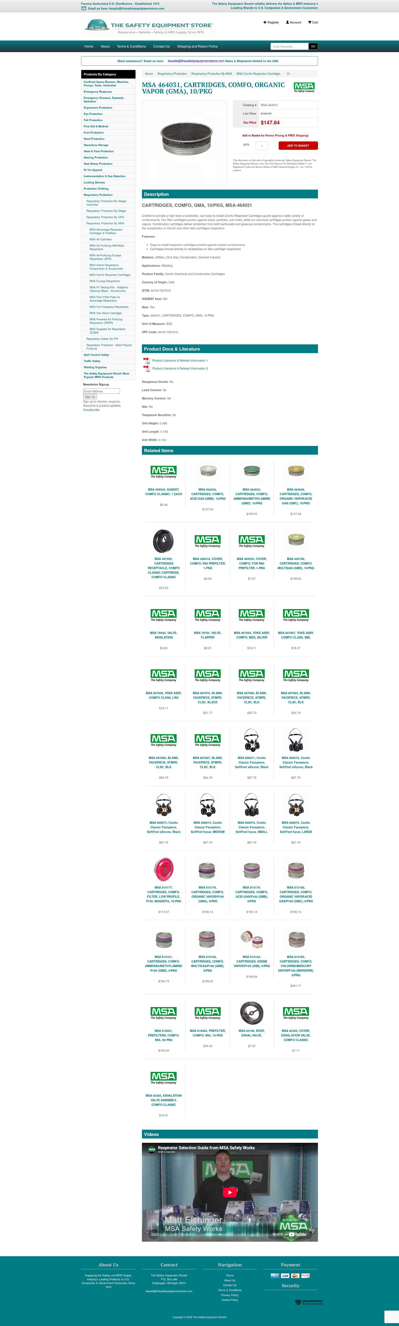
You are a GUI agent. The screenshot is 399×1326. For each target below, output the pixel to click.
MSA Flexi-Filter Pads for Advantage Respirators (105, 298)
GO (313, 46)
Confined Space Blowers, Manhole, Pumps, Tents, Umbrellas (106, 83)
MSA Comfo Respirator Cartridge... (259, 73)
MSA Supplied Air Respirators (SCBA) (108, 330)
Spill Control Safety (96, 355)
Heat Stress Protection (98, 164)
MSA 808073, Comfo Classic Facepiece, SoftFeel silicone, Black (163, 827)
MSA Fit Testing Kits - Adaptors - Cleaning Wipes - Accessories (110, 289)
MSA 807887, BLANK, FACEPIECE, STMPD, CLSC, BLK (208, 762)
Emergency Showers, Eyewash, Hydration (104, 99)
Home (88, 46)
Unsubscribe (91, 410)
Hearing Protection (96, 157)
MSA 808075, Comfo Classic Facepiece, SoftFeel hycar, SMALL (252, 827)
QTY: (246, 145)
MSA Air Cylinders (101, 239)
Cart (314, 22)
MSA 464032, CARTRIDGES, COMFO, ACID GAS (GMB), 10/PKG (208, 494)
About (105, 46)
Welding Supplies (95, 367)
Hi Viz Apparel (93, 170)
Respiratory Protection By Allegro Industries (106, 202)
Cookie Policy (230, 1300)
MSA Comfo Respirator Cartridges (110, 275)
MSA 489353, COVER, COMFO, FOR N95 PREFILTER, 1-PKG (252, 563)
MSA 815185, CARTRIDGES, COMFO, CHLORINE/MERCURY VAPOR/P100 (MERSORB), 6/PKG (296, 966)
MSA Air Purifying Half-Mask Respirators (107, 247)
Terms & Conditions (131, 46)
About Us (229, 1280)
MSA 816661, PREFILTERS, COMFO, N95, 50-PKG (163, 1035)
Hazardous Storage (96, 145)
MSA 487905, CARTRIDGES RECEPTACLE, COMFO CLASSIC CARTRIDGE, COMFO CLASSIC (164, 568)
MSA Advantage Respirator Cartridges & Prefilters (106, 231)
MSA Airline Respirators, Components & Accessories (106, 266)
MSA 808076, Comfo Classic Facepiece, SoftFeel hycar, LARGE (296, 827)
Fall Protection (93, 120)
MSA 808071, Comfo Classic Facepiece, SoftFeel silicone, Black (251, 762)
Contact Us (161, 46)
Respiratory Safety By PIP (102, 339)
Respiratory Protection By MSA (105, 223)
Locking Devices (94, 182)
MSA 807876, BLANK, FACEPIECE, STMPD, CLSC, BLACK (208, 697)
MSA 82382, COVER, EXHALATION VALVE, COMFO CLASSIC (296, 1035)
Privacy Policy (230, 1295)
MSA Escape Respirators (105, 281)
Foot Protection (94, 132)
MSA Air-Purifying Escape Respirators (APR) (105, 257)
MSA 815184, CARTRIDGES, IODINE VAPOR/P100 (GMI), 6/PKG (252, 961)
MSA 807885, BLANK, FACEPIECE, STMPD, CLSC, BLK (296, 697)
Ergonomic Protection (98, 107)
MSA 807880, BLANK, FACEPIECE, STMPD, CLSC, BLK (252, 697)
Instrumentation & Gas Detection (105, 176)
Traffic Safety (92, 361)
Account (295, 22)
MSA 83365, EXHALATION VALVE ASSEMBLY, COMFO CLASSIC (164, 1100)
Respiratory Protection (98, 195)
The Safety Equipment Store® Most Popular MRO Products (106, 375)
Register (273, 22)
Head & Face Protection (99, 151)
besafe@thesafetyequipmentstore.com (169, 1291)
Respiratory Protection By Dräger (106, 211)
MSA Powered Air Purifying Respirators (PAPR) (106, 321)
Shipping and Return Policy (197, 46)
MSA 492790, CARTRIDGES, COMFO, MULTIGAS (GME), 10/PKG (296, 563)
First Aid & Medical (96, 126)
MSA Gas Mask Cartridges (106, 313)
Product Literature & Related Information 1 (180, 360)
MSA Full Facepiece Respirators (109, 307)
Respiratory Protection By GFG (105, 217)
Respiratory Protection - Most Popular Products (109, 346)
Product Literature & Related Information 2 (180, 368)
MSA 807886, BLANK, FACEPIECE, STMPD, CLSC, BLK (164, 762)
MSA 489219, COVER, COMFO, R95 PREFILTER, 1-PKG (208, 563)
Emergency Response (98, 91)
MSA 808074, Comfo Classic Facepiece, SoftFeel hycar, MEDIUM (208, 827)
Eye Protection (93, 114)
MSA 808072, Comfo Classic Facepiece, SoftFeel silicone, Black (296, 762)
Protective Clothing (96, 188)
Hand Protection (94, 139)
